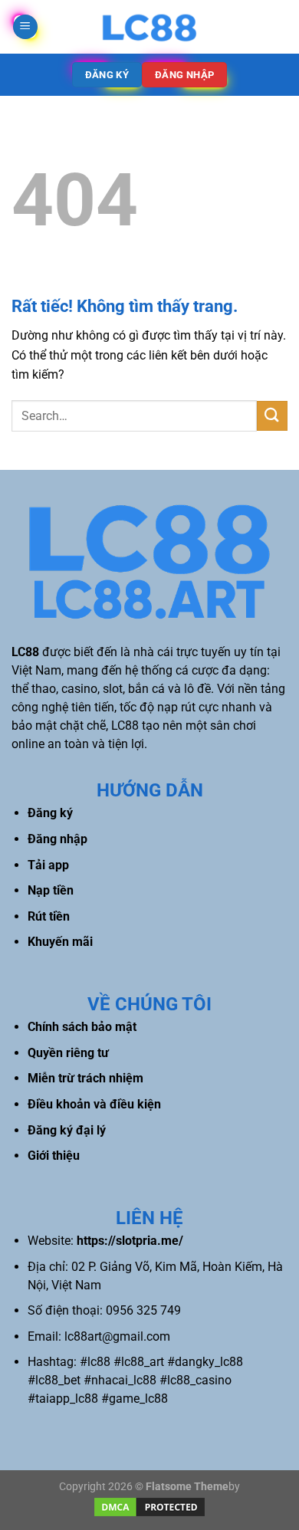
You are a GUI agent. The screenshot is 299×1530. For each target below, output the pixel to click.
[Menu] (25, 27)
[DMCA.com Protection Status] (149, 1506)
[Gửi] (272, 416)
